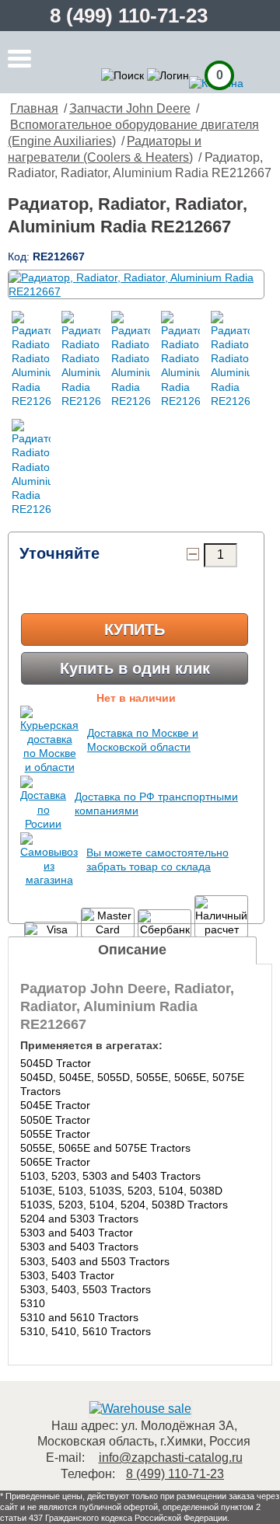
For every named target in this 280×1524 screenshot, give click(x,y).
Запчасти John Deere (130, 108)
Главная (34, 108)
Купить (134, 629)
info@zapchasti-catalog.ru (171, 1457)
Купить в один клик (135, 668)
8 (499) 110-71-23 (129, 15)
